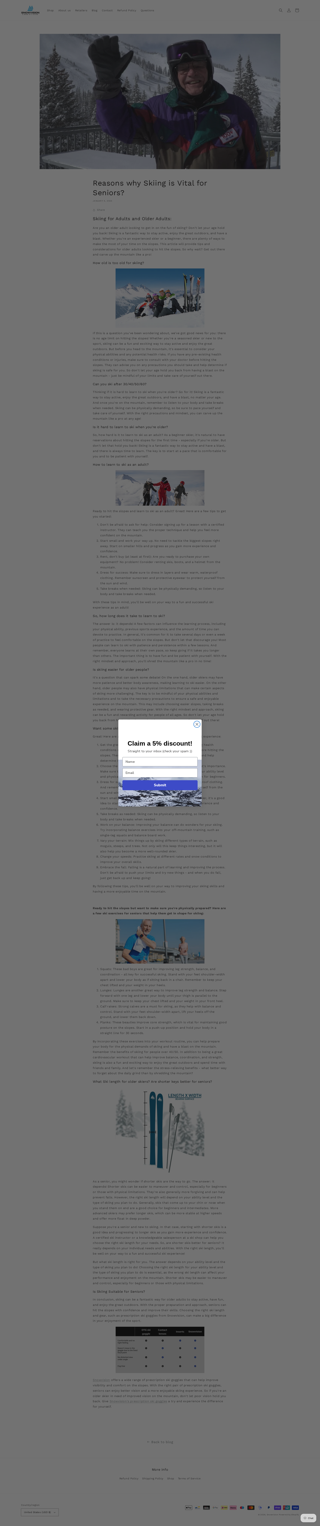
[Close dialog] (197, 724)
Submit (160, 785)
